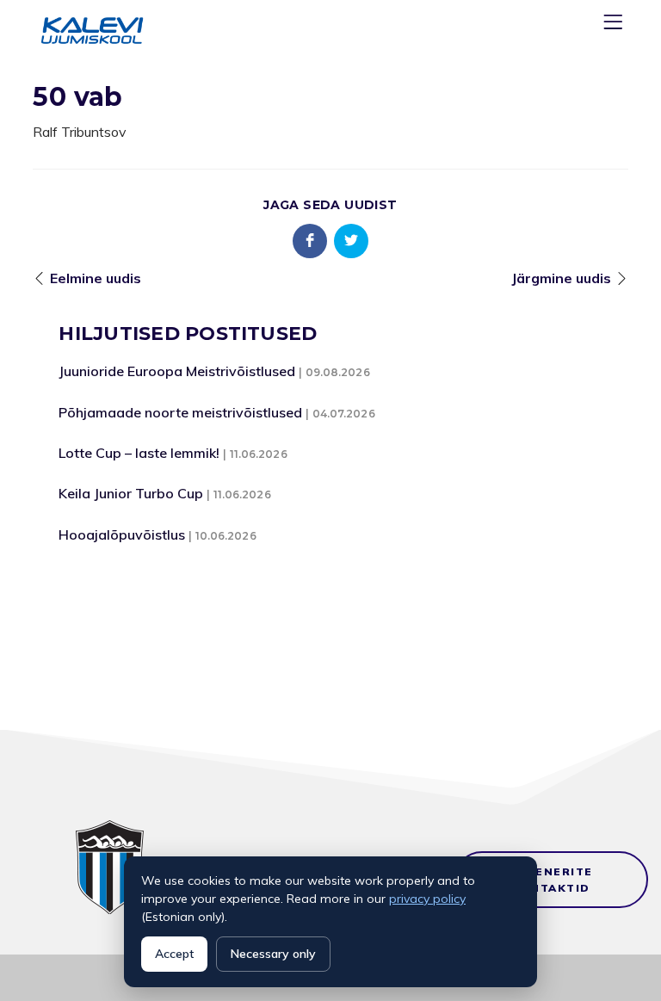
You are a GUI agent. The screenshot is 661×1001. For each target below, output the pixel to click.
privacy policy (427, 898)
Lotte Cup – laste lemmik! (139, 452)
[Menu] (615, 25)
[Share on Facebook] (310, 241)
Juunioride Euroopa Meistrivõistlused (177, 371)
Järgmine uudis (561, 278)
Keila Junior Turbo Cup (131, 493)
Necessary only (273, 953)
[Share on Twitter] (351, 241)
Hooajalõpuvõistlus (122, 534)
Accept (174, 953)
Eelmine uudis (95, 278)
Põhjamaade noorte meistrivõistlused (180, 412)
